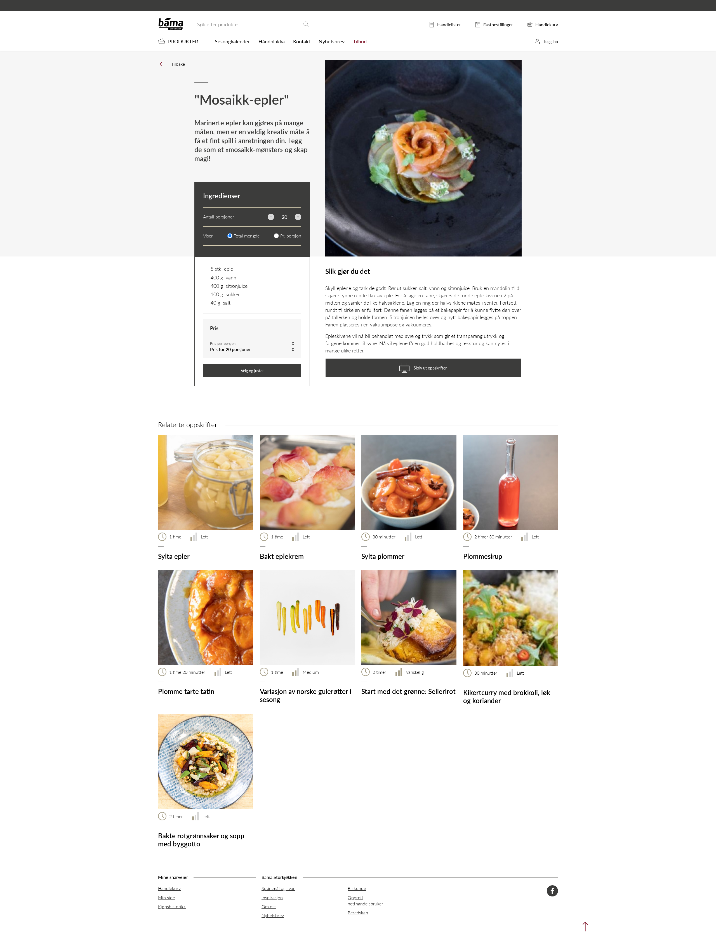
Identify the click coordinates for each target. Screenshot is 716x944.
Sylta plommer (382, 556)
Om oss (269, 906)
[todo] (583, 928)
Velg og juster (252, 370)
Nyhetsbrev (332, 41)
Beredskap (358, 912)
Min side (166, 897)
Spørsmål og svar (278, 888)
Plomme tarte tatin (186, 691)
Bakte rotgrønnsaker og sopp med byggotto (201, 839)
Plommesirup (482, 556)
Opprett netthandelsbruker (365, 900)
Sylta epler (174, 556)
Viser (208, 236)
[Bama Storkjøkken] (170, 29)
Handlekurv (169, 888)
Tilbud (360, 41)
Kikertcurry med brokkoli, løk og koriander (506, 696)
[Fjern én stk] (271, 217)
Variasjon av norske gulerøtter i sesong (305, 695)
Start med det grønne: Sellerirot (408, 691)
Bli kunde (357, 888)
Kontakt (301, 41)
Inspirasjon (272, 897)
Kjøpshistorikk (172, 906)
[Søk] (306, 24)
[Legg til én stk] (298, 217)
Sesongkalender (232, 41)
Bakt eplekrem (282, 556)
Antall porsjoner (218, 217)
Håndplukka (271, 41)
